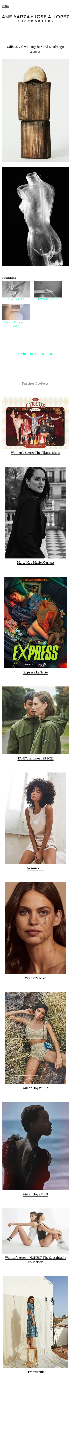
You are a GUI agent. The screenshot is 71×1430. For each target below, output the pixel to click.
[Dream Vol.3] (16, 289)
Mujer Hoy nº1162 (35, 1088)
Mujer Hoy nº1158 (35, 1194)
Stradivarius (36, 1372)
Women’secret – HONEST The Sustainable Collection (35, 1260)
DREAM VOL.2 (48, 299)
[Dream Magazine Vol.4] (16, 312)
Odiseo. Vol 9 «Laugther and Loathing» (35, 47)
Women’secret (35, 978)
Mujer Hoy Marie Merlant (35, 562)
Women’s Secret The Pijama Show (35, 452)
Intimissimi (35, 868)
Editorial (35, 52)
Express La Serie (35, 672)
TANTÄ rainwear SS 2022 (35, 758)
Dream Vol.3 (16, 299)
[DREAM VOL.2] (48, 289)
